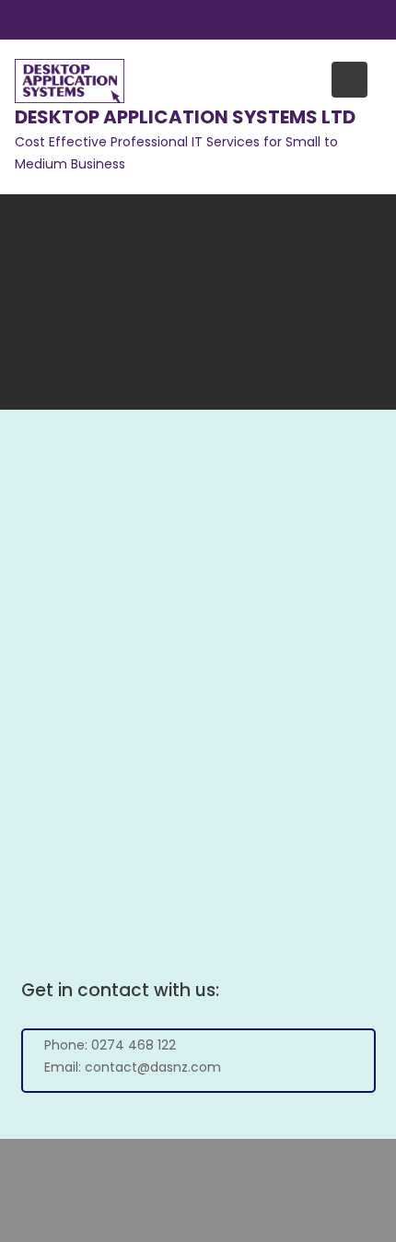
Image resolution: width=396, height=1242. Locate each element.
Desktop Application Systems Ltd (185, 117)
